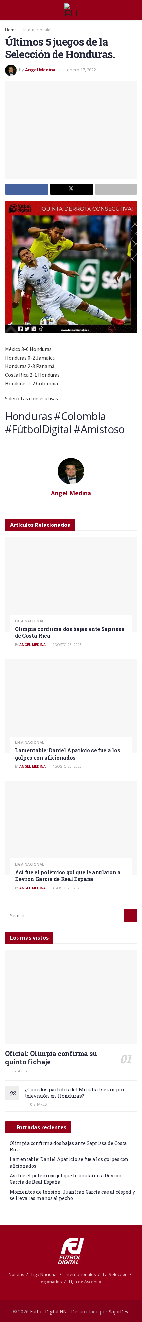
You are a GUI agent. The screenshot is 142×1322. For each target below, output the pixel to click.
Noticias (16, 1274)
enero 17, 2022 (81, 70)
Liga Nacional (29, 621)
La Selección (115, 1274)
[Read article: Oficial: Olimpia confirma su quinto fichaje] (71, 997)
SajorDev (118, 1312)
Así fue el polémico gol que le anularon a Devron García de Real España (68, 876)
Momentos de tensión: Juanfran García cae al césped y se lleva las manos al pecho (72, 1195)
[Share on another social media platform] (116, 189)
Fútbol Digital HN (48, 1312)
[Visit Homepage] (70, 9)
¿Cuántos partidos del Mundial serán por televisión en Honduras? (74, 1092)
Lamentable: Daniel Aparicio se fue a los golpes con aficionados (67, 754)
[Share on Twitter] (71, 189)
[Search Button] (134, 10)
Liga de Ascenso (85, 1281)
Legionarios (50, 1281)
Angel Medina (40, 70)
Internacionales (37, 30)
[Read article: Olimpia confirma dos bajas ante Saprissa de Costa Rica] (71, 584)
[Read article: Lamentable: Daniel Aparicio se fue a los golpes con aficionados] (71, 706)
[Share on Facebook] (26, 189)
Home (11, 30)
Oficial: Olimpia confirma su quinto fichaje (51, 1057)
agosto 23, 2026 (67, 644)
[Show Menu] (8, 10)
